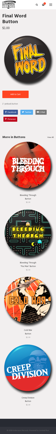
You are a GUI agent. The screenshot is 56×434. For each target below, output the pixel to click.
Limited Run (44, 430)
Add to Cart (15, 94)
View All (50, 137)
